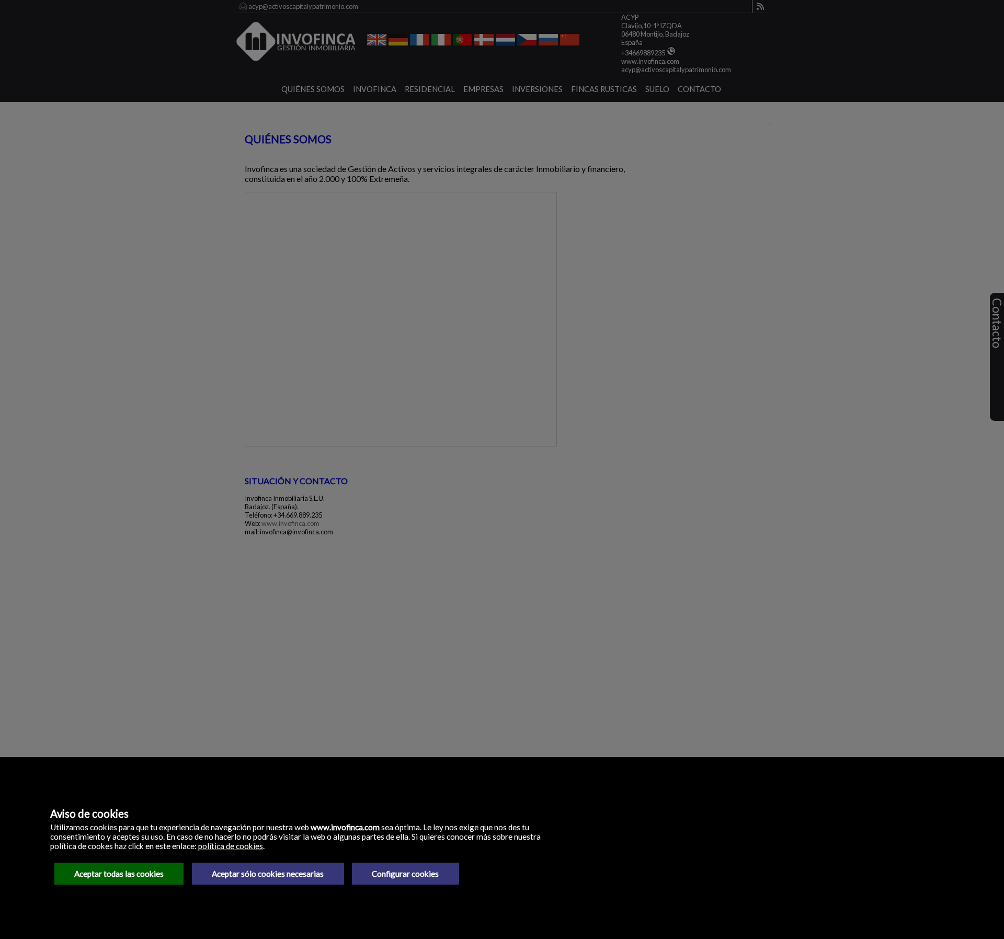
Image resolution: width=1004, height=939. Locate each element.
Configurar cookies (405, 873)
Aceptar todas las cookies (119, 873)
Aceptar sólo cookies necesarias (268, 873)
